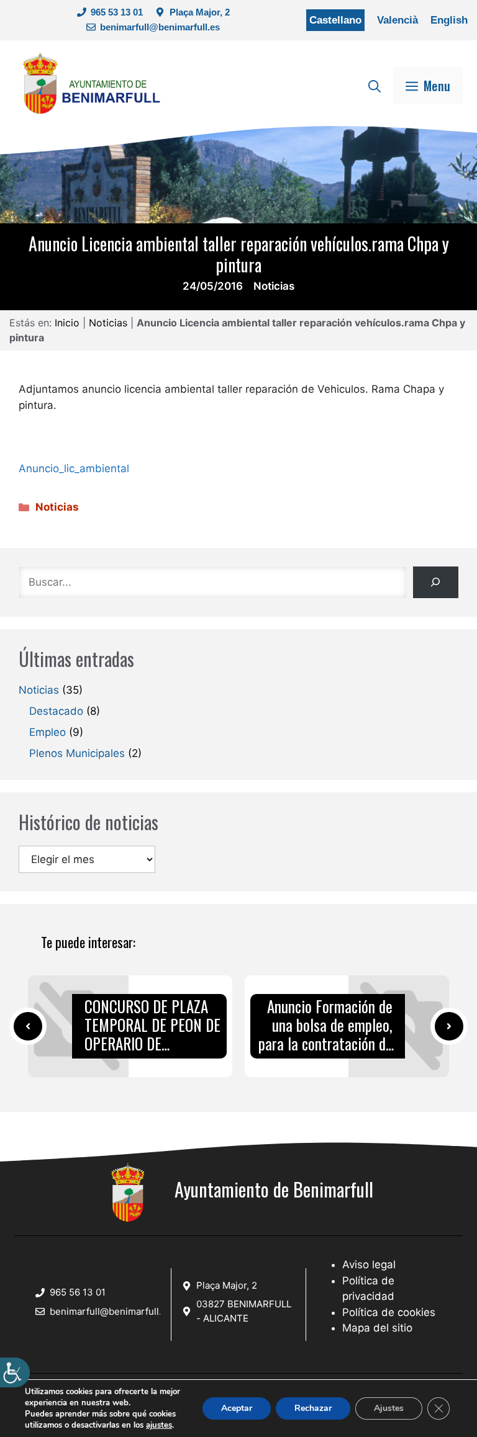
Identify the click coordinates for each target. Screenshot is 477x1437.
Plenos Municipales (77, 753)
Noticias (273, 286)
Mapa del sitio (377, 1328)
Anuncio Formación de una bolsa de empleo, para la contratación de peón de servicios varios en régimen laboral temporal (325, 1026)
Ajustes (389, 1408)
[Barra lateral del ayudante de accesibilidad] (15, 1372)
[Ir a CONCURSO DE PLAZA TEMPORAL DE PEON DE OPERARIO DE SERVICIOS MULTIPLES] (28, 1026)
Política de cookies (388, 1312)
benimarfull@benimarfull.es (160, 27)
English (449, 20)
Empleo (47, 732)
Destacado (56, 711)
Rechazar (313, 1408)
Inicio (67, 322)
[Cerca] (435, 582)
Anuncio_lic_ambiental (74, 468)
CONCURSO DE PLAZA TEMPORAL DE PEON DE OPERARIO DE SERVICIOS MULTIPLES (152, 1026)
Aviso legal (369, 1264)
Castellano (335, 20)
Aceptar (236, 1408)
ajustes (159, 1425)
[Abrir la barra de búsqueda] (374, 85)
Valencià (397, 20)
